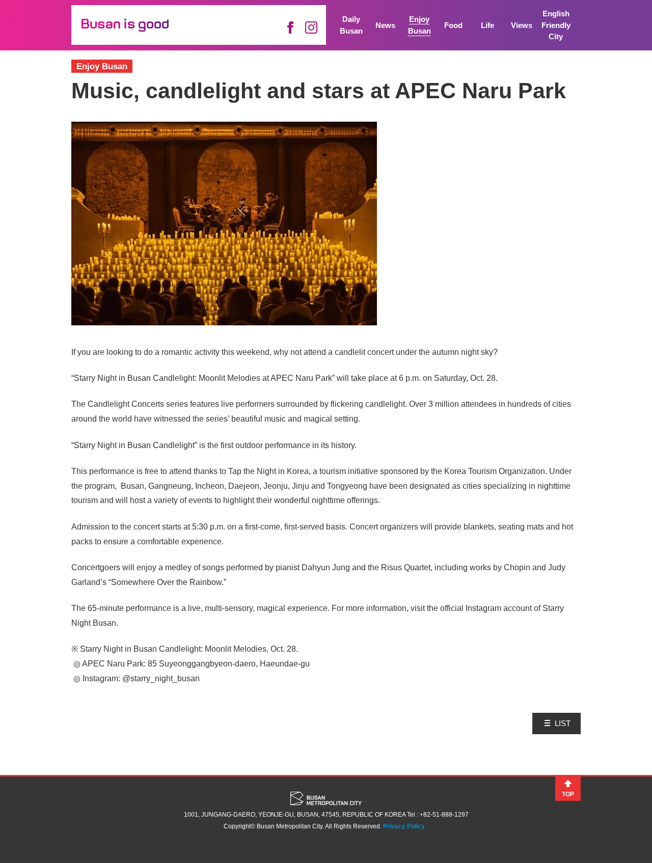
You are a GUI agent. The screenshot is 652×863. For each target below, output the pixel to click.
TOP (568, 794)
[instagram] (311, 27)
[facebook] (290, 27)
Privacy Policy (404, 826)
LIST (562, 723)
